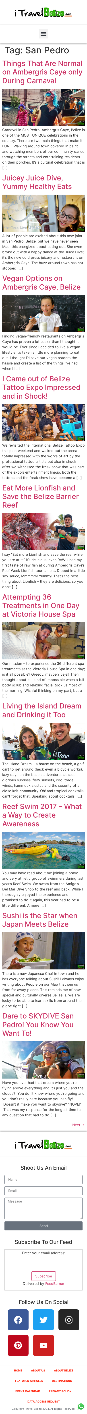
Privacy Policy (60, 1391)
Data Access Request (43, 1401)
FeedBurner (54, 1283)
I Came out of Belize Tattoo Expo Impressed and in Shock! (41, 387)
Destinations (62, 1381)
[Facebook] (18, 1320)
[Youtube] (43, 1345)
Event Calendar (27, 1391)
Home (18, 1370)
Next (78, 1125)
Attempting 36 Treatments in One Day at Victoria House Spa (40, 606)
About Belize (63, 1370)
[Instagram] (68, 1320)
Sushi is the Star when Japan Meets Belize (39, 919)
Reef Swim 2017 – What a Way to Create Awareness (42, 815)
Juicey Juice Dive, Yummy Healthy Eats (37, 182)
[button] (43, 33)
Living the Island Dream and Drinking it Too (41, 710)
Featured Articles (29, 1381)
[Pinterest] (18, 1345)
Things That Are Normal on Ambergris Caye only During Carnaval (42, 72)
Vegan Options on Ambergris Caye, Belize (41, 282)
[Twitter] (43, 1320)
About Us (38, 1370)
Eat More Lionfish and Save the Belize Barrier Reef (40, 496)
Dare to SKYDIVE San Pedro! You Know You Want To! (38, 1025)
